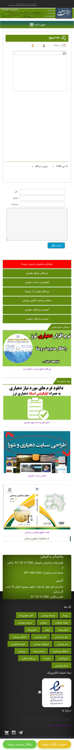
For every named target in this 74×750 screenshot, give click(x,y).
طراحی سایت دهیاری (37, 475)
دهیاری (43, 622)
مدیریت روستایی (25, 622)
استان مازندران (61, 665)
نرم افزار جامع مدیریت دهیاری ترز (37, 369)
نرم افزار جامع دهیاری (37, 273)
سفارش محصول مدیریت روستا (37, 264)
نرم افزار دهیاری (28, 658)
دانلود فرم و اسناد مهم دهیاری (37, 422)
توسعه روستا (39, 651)
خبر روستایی (62, 644)
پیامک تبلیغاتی (61, 622)
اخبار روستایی (40, 637)
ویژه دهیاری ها (63, 381)
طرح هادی (63, 658)
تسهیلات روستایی (41, 644)
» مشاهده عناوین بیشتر (36, 539)
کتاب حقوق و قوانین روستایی (37, 532)
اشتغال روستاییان (60, 651)
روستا (65, 615)
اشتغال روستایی (19, 637)
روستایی (21, 651)
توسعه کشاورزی (18, 644)
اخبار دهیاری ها (26, 615)
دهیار (47, 630)
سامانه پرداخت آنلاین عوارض (37, 301)
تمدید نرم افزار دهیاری (37, 319)
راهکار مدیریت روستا (19, 744)
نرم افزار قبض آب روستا (37, 291)
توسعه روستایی (48, 615)
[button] (39, 24)
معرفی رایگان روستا (54, 744)
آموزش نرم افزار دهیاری (37, 310)
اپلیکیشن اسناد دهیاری (37, 282)
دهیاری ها (32, 630)
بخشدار (47, 658)
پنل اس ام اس (61, 637)
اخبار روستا (63, 630)
